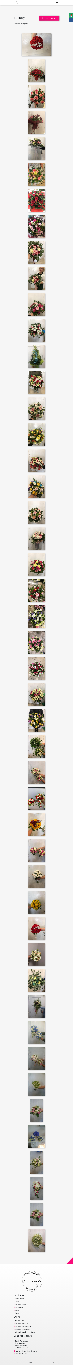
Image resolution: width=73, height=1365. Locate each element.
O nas (17, 1301)
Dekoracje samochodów (22, 1329)
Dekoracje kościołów (21, 1323)
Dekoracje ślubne (20, 1304)
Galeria (17, 1310)
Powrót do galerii (49, 18)
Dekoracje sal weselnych (23, 1326)
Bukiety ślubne (19, 1320)
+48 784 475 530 (21, 1354)
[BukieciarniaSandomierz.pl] (16, 2)
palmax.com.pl (55, 1362)
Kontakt (17, 1313)
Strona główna (19, 1299)
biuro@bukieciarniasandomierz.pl (27, 1351)
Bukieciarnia (19, 1307)
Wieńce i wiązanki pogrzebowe (25, 1332)
